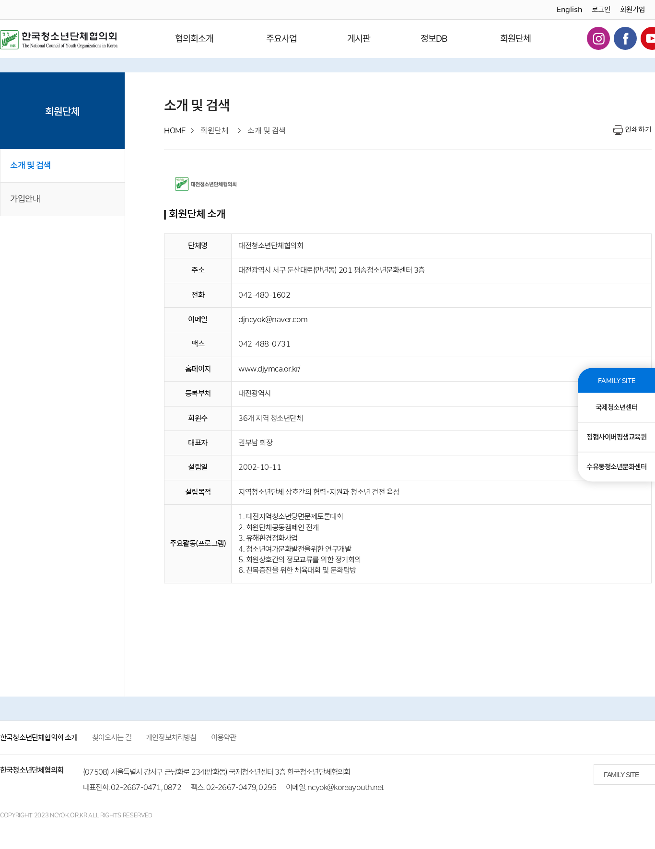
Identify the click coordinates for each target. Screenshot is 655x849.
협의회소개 (194, 39)
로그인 (601, 9)
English (569, 9)
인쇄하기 (638, 129)
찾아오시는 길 (111, 738)
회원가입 (632, 9)
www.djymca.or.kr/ (269, 369)
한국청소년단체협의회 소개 (39, 738)
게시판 (358, 39)
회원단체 (515, 39)
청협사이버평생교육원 (616, 437)
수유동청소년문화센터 (616, 466)
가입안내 (25, 199)
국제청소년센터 (617, 407)
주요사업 (281, 39)
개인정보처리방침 (171, 738)
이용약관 (223, 738)
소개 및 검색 (30, 165)
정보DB (434, 39)
